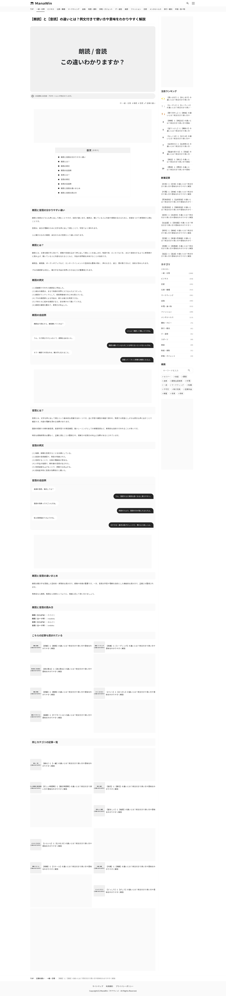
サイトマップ (98, 986)
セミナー (167, 376)
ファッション (136, 9)
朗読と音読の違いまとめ (70, 188)
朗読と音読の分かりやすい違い (73, 157)
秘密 (177, 376)
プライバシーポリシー (124, 986)
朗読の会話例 (66, 170)
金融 (83, 9)
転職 (190, 385)
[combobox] (177, 370)
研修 (181, 393)
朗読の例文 (65, 166)
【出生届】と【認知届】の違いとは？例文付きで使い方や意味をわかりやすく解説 (177, 224)
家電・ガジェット (106, 9)
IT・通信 (118, 9)
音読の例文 (65, 179)
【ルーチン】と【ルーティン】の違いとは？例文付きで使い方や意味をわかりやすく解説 (179, 106)
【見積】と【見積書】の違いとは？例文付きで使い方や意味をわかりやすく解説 (177, 247)
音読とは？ (65, 175)
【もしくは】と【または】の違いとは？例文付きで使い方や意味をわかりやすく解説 (179, 137)
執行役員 (176, 389)
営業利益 (188, 389)
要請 (185, 376)
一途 (165, 385)
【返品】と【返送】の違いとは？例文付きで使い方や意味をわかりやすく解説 (177, 255)
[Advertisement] (93, 125)
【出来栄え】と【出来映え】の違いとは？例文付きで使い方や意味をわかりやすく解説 (179, 145)
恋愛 (145, 9)
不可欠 (166, 389)
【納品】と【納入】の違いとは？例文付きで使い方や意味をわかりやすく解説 (179, 160)
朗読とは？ (65, 161)
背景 (173, 393)
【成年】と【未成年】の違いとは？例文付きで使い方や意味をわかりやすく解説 (177, 216)
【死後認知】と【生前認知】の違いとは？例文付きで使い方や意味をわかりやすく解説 (177, 200)
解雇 (165, 393)
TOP (32, 9)
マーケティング (73, 9)
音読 (141, 103)
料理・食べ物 (180, 9)
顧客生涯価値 (177, 380)
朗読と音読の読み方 (69, 192)
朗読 (135, 103)
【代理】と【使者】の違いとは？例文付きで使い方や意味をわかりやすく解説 (177, 193)
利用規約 (109, 986)
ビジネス (50, 9)
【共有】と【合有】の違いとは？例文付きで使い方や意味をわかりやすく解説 (177, 185)
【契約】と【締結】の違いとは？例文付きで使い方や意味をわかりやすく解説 (177, 231)
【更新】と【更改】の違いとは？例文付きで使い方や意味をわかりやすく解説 (179, 168)
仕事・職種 (61, 9)
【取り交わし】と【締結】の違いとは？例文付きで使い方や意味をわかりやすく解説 (179, 114)
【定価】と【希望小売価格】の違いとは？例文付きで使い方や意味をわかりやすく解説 (177, 239)
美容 (126, 9)
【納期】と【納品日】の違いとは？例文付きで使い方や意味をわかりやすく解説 (179, 121)
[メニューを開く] (193, 3)
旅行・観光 (168, 9)
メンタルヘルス (155, 9)
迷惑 (165, 380)
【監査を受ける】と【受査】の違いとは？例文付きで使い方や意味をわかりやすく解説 (179, 152)
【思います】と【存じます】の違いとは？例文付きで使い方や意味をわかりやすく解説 (179, 98)
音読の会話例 (66, 184)
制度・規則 (92, 9)
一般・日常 (40, 9)
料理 (188, 380)
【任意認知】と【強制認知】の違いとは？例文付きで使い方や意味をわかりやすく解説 (177, 208)
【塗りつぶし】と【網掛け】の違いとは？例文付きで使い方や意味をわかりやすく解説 (179, 129)
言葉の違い (151, 103)
